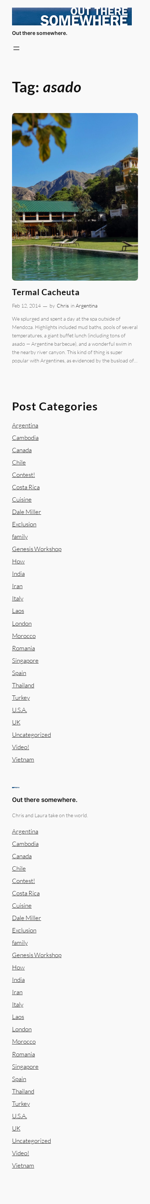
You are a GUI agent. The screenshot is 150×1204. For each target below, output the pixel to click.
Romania (23, 648)
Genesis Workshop (37, 549)
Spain (19, 673)
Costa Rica (26, 487)
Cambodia (25, 437)
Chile (19, 462)
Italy (17, 598)
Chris (63, 305)
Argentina (87, 305)
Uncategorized (31, 734)
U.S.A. (19, 710)
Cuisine (22, 499)
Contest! (23, 474)
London (22, 623)
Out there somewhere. (39, 33)
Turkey (21, 697)
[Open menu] (16, 48)
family (20, 536)
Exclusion (24, 524)
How (18, 561)
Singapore (25, 660)
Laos (18, 610)
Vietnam (23, 759)
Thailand (23, 685)
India (18, 573)
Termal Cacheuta (46, 292)
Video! (20, 747)
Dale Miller (26, 511)
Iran (17, 586)
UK (16, 722)
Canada (22, 450)
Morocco (24, 635)
